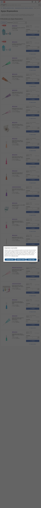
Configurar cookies (21, 259)
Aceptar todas (31, 259)
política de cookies (15, 255)
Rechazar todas (10, 259)
